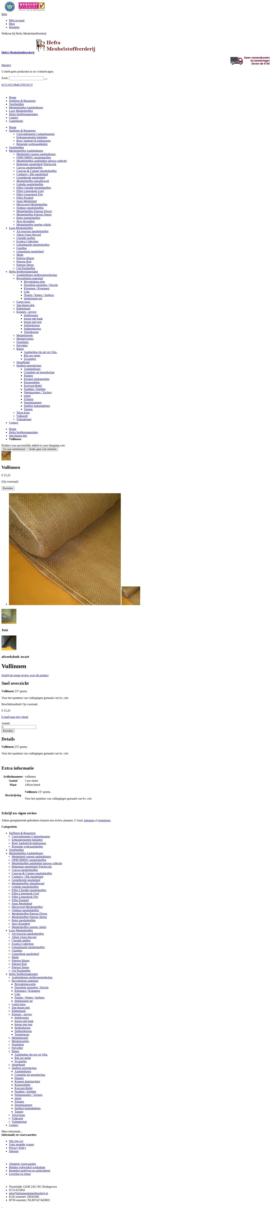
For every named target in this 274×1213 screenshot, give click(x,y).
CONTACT (25, 84)
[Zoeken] (45, 79)
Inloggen (14, 27)
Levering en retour (20, 1174)
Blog (12, 23)
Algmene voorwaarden (22, 1163)
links (4, 14)
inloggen (89, 820)
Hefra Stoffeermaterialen (23, 114)
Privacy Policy (17, 1147)
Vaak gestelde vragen (21, 1144)
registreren (104, 820)
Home (12, 429)
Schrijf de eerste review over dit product (24, 675)
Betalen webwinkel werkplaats (27, 1167)
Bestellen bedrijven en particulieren (29, 1170)
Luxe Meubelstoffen (21, 110)
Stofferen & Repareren (22, 100)
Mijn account (16, 20)
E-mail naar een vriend (14, 716)
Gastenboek (16, 121)
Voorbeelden (16, 104)
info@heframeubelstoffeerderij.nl (28, 1193)
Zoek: (4, 78)
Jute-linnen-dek (18, 435)
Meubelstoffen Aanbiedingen (26, 107)
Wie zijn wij (16, 1141)
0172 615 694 (9, 84)
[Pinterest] (1, 1206)
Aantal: (5, 723)
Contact (13, 117)
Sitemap (13, 1151)
